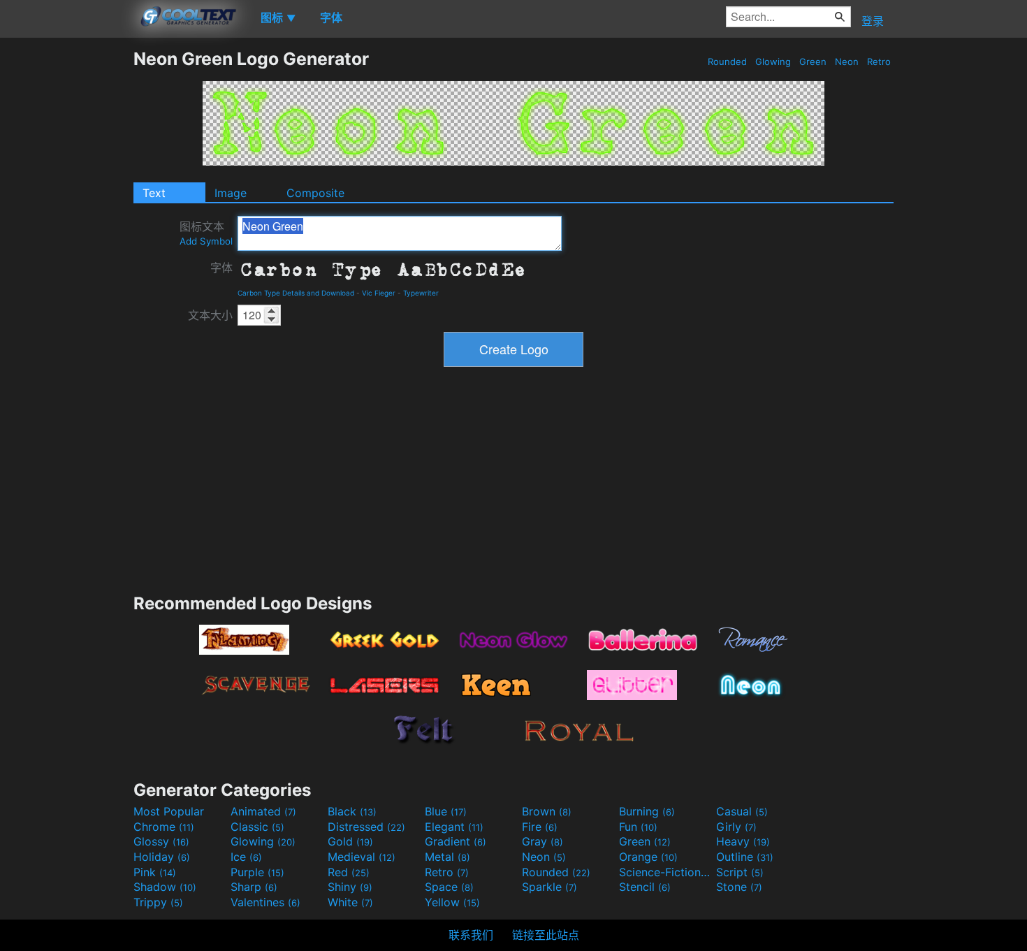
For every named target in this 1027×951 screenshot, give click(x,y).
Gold (350, 841)
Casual (742, 811)
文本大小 (210, 315)
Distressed (366, 827)
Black (352, 811)
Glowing (773, 61)
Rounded (727, 61)
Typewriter (421, 293)
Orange (648, 857)
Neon (846, 61)
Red (349, 872)
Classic (257, 827)
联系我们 (471, 935)
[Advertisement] (66, 257)
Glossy (161, 841)
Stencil (645, 887)
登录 (872, 21)
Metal (447, 857)
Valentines (265, 902)
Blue (446, 811)
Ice (246, 857)
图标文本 (206, 233)
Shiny (350, 887)
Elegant (454, 827)
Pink (154, 872)
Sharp (254, 887)
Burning (647, 811)
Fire (540, 827)
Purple (257, 872)
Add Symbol (206, 241)
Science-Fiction (666, 872)
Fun (638, 827)
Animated (263, 811)
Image (230, 193)
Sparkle (549, 887)
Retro (879, 61)
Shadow (164, 887)
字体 (221, 268)
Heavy (743, 841)
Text (154, 193)
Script (740, 872)
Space (449, 887)
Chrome (163, 827)
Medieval (361, 857)
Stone (739, 887)
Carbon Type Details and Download (296, 293)
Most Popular (168, 811)
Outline (744, 857)
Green (812, 61)
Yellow (452, 902)
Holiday (161, 857)
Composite (315, 193)
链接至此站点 (545, 935)
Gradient (455, 841)
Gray (542, 841)
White (350, 902)
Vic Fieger (378, 293)
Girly (736, 827)
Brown (546, 811)
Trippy (158, 902)
